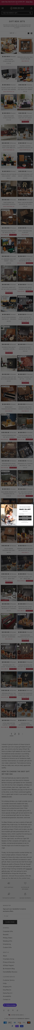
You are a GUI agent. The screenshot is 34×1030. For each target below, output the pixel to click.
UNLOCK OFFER (25, 516)
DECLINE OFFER (25, 519)
